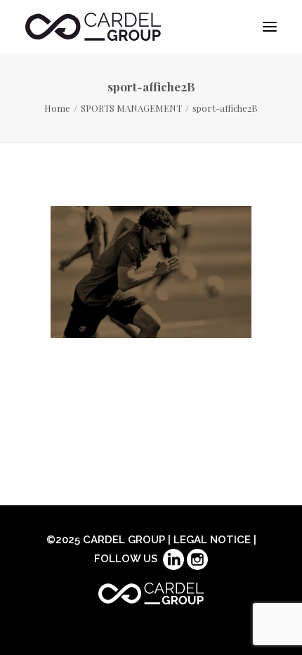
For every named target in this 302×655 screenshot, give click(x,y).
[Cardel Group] (93, 27)
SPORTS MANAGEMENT (131, 108)
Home (57, 108)
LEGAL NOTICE (212, 539)
